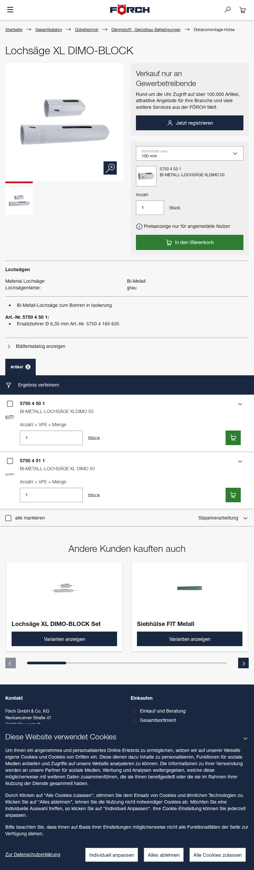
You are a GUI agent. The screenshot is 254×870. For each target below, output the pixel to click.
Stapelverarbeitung (218, 517)
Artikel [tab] (20, 366)
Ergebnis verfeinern (38, 385)
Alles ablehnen (164, 855)
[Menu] (10, 10)
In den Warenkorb (194, 242)
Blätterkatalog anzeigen (40, 346)
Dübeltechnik (86, 29)
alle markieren (30, 517)
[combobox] (192, 156)
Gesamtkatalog (48, 29)
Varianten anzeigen (64, 639)
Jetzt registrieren (194, 123)
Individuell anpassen (111, 855)
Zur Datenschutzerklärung (32, 854)
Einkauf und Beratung (163, 711)
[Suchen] (230, 9)
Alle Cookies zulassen (217, 855)
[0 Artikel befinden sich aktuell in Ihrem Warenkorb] (242, 10)
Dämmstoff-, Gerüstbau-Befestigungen (146, 29)
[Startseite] (130, 10)
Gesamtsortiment (158, 720)
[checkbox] (10, 404)
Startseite (13, 29)
